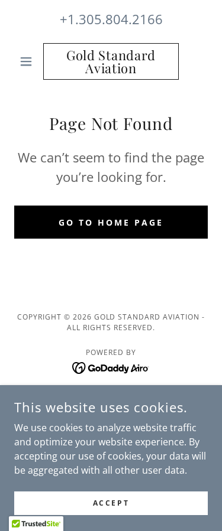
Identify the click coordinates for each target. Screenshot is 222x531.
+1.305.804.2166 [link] (111, 19)
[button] (28, 61)
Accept (111, 503)
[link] (111, 61)
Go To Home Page (111, 222)
